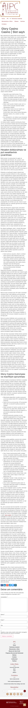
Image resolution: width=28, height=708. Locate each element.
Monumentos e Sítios (7, 21)
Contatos (4, 24)
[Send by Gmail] (7, 585)
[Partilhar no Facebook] (2, 585)
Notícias (22, 21)
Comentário (4, 597)
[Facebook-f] (7, 694)
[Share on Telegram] (10, 585)
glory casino (8, 515)
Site (2, 625)
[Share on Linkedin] (4, 585)
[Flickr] (18, 694)
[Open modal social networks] (15, 585)
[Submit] (25, 691)
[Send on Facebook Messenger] (13, 585)
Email (2, 619)
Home (3, 18)
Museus (16, 21)
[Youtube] (14, 694)
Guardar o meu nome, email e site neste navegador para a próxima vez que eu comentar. (14, 633)
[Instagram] (11, 694)
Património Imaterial (17, 18)
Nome (3, 614)
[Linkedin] (21, 694)
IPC (8, 18)
